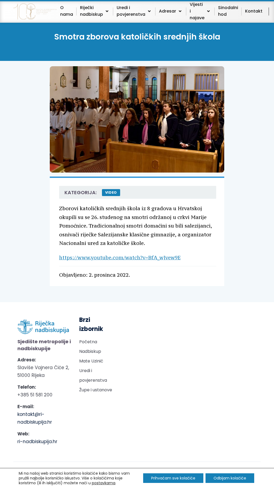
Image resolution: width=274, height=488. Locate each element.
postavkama (103, 483)
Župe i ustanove (95, 390)
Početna (88, 342)
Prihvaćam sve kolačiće (173, 478)
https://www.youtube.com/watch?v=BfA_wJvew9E (120, 257)
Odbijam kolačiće (230, 478)
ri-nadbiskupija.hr (37, 441)
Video (111, 192)
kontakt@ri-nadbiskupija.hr (34, 418)
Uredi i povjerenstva (93, 375)
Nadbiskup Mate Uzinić (91, 356)
